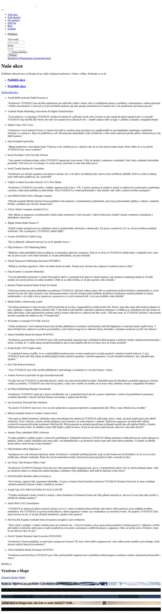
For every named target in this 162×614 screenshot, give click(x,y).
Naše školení (14, 17)
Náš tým (12, 23)
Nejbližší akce (16, 80)
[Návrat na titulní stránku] (20, 6)
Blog (10, 25)
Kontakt (12, 28)
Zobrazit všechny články (13, 577)
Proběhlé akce (17, 86)
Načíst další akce (9, 92)
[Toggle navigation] (2, 9)
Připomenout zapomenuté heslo (35, 58)
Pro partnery (14, 20)
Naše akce (13, 14)
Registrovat (13, 58)
